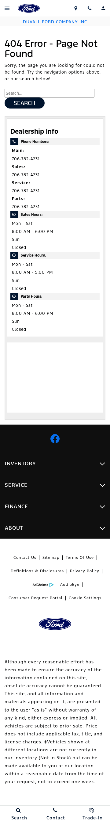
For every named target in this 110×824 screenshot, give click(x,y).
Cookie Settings (85, 598)
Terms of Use (80, 557)
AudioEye (69, 584)
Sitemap (51, 557)
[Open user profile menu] (103, 8)
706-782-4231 (26, 159)
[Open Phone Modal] (89, 8)
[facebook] (55, 438)
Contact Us (24, 557)
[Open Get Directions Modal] (75, 8)
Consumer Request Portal (36, 598)
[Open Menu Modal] (7, 8)
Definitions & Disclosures (37, 571)
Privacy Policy (84, 571)
